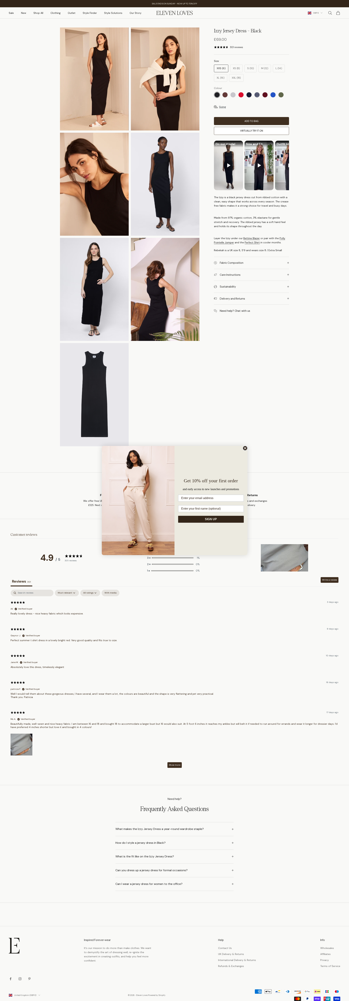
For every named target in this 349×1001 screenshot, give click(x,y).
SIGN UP (211, 519)
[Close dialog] (245, 448)
